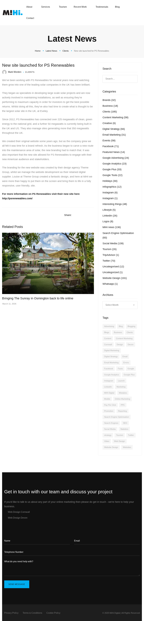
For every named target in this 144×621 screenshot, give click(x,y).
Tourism (110, 249)
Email (124, 356)
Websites (127, 447)
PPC (123, 405)
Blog (121, 326)
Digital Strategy (114, 129)
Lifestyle (109, 209)
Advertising (109, 326)
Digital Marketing (111, 350)
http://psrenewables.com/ (17, 198)
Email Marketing (114, 134)
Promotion (108, 411)
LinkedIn (110, 215)
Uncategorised (113, 266)
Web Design (119, 441)
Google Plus (112, 169)
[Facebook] (124, 12)
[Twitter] (135, 12)
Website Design (115, 278)
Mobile (107, 399)
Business (110, 105)
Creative (109, 123)
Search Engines (111, 423)
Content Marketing (115, 117)
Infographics (112, 186)
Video (106, 441)
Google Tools (112, 175)
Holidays (110, 181)
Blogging (131, 326)
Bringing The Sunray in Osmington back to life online (37, 298)
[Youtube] (20, 524)
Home (37, 51)
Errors (126, 362)
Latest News (51, 51)
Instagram (110, 192)
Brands (109, 100)
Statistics (124, 429)
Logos (108, 221)
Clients (65, 51)
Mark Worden (14, 72)
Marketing (121, 387)
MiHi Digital (109, 393)
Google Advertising (116, 157)
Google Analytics (115, 163)
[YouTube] (141, 12)
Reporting (122, 411)
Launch (121, 381)
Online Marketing (122, 399)
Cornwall (108, 344)
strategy (107, 435)
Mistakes (123, 393)
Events (109, 140)
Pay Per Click (110, 405)
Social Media (113, 243)
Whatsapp (110, 283)
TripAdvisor (111, 255)
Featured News (114, 152)
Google (131, 368)
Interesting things (115, 204)
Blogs (106, 332)
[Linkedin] (87, 215)
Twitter (109, 260)
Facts (120, 368)
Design (120, 344)
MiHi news (112, 227)
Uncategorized (113, 272)
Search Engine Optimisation (116, 417)
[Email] (93, 215)
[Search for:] (120, 78)
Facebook (111, 146)
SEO (125, 423)
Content (107, 338)
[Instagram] (130, 12)
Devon (130, 344)
